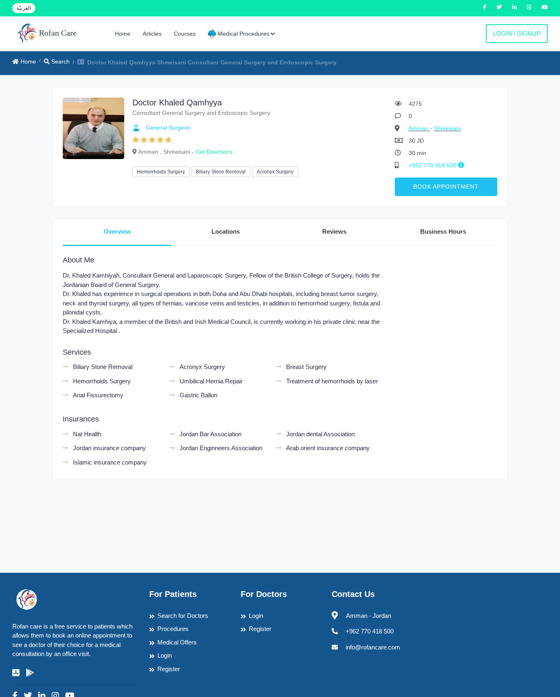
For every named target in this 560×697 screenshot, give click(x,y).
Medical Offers (177, 642)
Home (122, 33)
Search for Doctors (182, 615)
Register (168, 668)
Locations (226, 231)
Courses (185, 33)
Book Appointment (446, 186)
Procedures (173, 628)
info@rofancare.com (373, 647)
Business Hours (443, 231)
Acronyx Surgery (275, 172)
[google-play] (30, 673)
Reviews (334, 231)
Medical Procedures (242, 33)
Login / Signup (517, 33)
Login (164, 655)
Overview (117, 231)
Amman (419, 128)
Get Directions (214, 151)
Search (60, 61)
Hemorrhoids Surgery (161, 172)
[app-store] (16, 673)
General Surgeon (168, 127)
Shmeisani (447, 128)
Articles (152, 33)
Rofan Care (57, 32)
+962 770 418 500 (433, 165)
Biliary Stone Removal (221, 172)
